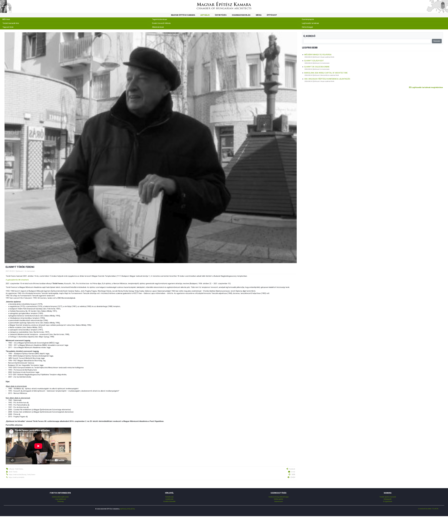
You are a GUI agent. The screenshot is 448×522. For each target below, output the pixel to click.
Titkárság (60, 501)
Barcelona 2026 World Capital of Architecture (326, 73)
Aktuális (205, 15)
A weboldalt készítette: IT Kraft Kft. (428, 509)
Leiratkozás (169, 499)
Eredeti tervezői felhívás (161, 23)
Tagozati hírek (7, 27)
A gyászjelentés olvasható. (17, 280)
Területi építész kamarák (387, 497)
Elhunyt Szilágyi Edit (314, 61)
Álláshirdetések (158, 27)
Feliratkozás (169, 497)
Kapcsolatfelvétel (127, 509)
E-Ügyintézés (387, 501)
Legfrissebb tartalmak (310, 23)
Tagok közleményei (159, 19)
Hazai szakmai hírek (327, 57)
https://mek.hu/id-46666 (16, 477)
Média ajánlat (278, 499)
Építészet (272, 15)
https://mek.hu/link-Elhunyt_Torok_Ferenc (22, 474)
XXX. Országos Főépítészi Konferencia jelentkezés (327, 79)
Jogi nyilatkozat (60, 499)
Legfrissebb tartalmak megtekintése (427, 87)
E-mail (293, 472)
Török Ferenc (19, 469)
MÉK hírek (6, 19)
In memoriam (30, 271)
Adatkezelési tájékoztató (60, 497)
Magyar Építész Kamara (183, 15)
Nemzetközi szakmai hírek (330, 75)
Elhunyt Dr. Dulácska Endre (316, 67)
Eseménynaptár (308, 19)
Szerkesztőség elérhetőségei (279, 497)
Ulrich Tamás (13, 472)
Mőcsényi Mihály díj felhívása (317, 55)
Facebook (292, 469)
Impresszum (278, 501)
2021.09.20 (10, 271)
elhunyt (11, 469)
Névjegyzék (388, 499)
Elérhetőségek (307, 27)
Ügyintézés (220, 15)
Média (259, 15)
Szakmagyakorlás (241, 15)
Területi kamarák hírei (10, 23)
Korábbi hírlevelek (169, 501)
